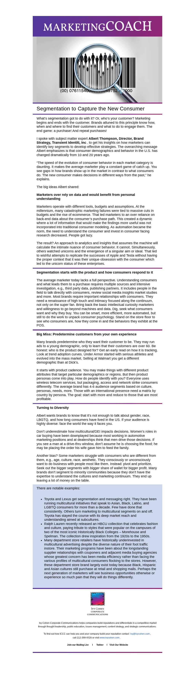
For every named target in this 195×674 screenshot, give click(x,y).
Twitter (100, 645)
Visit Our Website (118, 645)
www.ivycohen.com (109, 637)
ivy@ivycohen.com (140, 634)
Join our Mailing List (78, 645)
